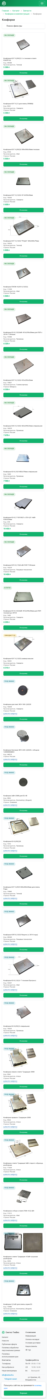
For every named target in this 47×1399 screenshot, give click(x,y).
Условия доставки (32, 1343)
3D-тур (28, 1350)
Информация (30, 1336)
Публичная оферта (9, 1344)
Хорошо (23, 1393)
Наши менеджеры (9, 1371)
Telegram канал (10, 1379)
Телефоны (6, 1364)
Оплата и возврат (32, 1339)
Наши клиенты (31, 1346)
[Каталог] (18, 3)
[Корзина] (36, 3)
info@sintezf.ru (8, 1375)
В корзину (23, 73)
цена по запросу (10, 714)
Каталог (5, 1337)
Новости (5, 1341)
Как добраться (8, 1367)
